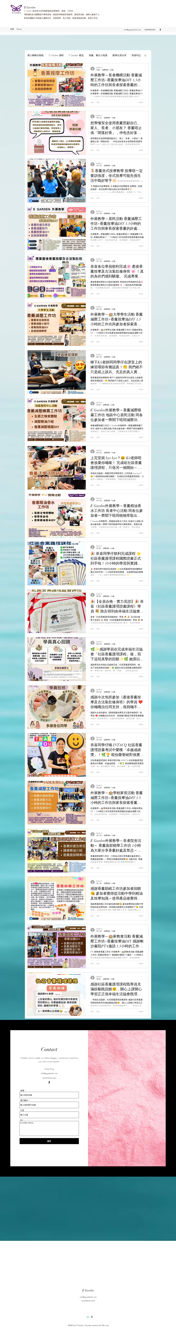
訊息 (21, 1126)
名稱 (22, 1096)
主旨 (22, 1116)
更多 (134, 55)
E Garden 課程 (56, 55)
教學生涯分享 (119, 55)
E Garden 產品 (76, 55)
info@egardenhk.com (132, 30)
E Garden (30, 7)
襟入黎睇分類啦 (35, 55)
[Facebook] (160, 29)
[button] (145, 55)
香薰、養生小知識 (98, 55)
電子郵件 (24, 1106)
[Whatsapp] (88, 1320)
